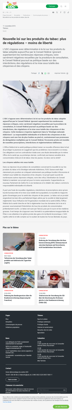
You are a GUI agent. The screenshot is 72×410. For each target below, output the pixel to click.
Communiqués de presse (40, 15)
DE (3, 12)
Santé (4, 31)
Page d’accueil (7, 15)
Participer (52, 6)
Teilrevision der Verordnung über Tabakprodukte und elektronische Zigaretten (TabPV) (18, 260)
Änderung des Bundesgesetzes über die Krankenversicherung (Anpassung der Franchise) (18, 298)
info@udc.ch (27, 375)
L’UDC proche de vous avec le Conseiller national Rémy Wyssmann (50, 344)
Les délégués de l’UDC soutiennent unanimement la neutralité (17, 343)
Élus (7, 319)
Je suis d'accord (61, 407)
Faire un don (12, 379)
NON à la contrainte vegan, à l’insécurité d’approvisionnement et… (18, 347)
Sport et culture (42, 319)
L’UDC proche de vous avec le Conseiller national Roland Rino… (50, 357)
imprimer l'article (60, 73)
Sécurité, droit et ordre (44, 330)
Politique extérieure (43, 322)
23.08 (39, 342)
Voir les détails (7, 402)
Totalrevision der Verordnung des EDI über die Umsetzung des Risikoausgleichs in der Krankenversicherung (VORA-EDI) (51, 299)
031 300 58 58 (12, 375)
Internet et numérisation (45, 327)
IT (10, 12)
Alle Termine (41, 361)
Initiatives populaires (12, 327)
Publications (26, 15)
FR (7, 12)
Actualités (17, 15)
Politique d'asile (42, 324)
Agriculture (40, 333)
